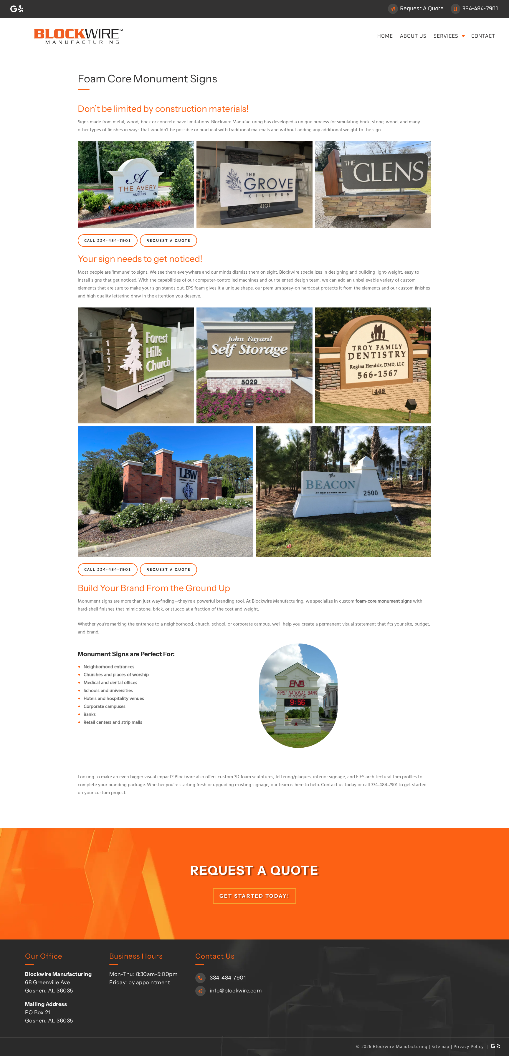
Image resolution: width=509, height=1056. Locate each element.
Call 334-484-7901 (107, 240)
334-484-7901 (480, 8)
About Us (413, 36)
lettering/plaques (293, 777)
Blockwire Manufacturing (277, 601)
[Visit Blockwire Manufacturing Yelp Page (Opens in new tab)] (20, 8)
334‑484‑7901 (384, 785)
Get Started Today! (254, 896)
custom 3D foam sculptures (245, 777)
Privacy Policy (469, 1046)
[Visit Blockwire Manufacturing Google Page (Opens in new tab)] (13, 8)
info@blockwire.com (235, 990)
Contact (483, 36)
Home (385, 36)
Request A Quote (421, 8)
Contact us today (338, 785)
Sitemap (440, 1046)
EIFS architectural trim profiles (386, 777)
